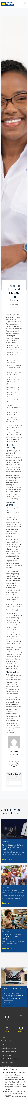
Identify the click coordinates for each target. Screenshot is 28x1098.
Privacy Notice (6, 1066)
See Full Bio (13, 754)
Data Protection (6, 1055)
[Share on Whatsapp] (17, 763)
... (22, 854)
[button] (25, 4)
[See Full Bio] (17, 755)
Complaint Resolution (8, 1048)
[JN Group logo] (7, 4)
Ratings (14, 777)
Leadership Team (7, 1062)
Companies (5, 1044)
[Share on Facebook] (11, 763)
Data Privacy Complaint (9, 1052)
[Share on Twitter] (14, 766)
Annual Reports (6, 1041)
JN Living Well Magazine (9, 1059)
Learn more (6, 859)
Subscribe (7, 1003)
